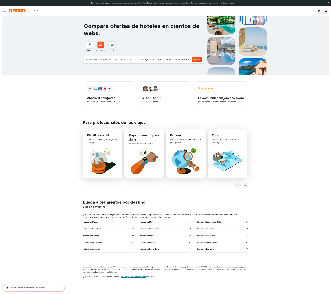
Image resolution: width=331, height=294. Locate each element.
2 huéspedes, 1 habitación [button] (177, 59)
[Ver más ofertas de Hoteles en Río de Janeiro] (189, 228)
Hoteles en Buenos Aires (207, 242)
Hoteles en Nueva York (206, 235)
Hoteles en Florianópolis (93, 242)
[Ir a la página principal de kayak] (17, 10)
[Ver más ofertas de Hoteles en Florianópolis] (132, 242)
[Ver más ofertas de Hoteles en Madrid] (132, 222)
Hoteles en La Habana (206, 229)
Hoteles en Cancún (91, 235)
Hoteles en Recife (147, 242)
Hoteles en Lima (146, 235)
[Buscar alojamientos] (100, 44)
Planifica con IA (98, 135)
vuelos (130, 276)
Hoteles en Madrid (91, 222)
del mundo (195, 267)
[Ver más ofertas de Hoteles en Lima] (189, 235)
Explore (175, 135)
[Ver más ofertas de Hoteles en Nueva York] (246, 235)
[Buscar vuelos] (89, 44)
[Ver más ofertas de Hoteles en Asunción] (132, 249)
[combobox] (110, 59)
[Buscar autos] (112, 44)
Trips (215, 135)
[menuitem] (89, 46)
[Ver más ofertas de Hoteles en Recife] (189, 242)
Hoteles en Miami (147, 222)
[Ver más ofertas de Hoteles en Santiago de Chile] (246, 222)
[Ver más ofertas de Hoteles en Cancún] (132, 235)
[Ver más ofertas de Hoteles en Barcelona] (132, 228)
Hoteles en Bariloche (205, 249)
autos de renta (140, 276)
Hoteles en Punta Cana (149, 249)
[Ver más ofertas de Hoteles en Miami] (189, 222)
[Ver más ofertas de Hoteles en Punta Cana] (189, 249)
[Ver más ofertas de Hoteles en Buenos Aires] (246, 242)
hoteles (137, 217)
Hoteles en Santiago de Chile (209, 222)
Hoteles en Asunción (91, 249)
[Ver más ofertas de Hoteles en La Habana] (246, 228)
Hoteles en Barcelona (92, 229)
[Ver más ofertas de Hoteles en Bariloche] (246, 249)
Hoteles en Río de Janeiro (150, 229)
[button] (328, 3)
